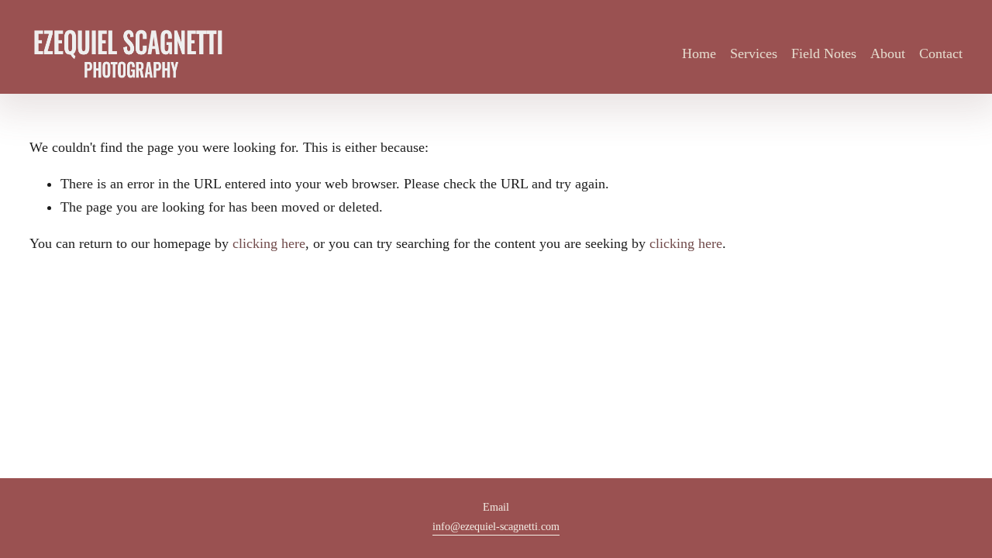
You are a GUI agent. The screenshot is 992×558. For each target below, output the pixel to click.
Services (753, 53)
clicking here (268, 243)
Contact (941, 53)
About (887, 53)
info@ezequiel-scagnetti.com (496, 526)
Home (699, 53)
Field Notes (823, 53)
